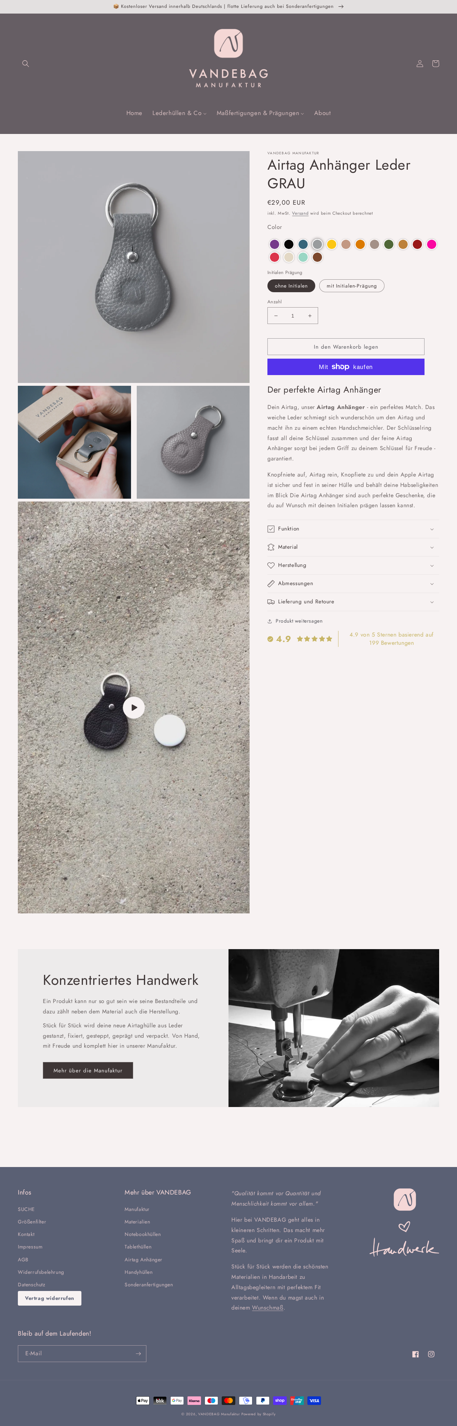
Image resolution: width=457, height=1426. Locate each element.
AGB (23, 1259)
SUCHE (26, 1209)
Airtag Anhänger (143, 1259)
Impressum (30, 1246)
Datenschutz (31, 1284)
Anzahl (274, 301)
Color (274, 227)
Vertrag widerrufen (49, 1298)
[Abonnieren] (138, 1353)
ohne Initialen (291, 285)
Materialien (137, 1221)
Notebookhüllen (143, 1234)
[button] (26, 63)
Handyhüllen (139, 1272)
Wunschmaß (267, 1307)
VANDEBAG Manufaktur (219, 1414)
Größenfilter (32, 1221)
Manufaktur (137, 1209)
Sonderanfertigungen (149, 1284)
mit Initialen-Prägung (352, 285)
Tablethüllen (138, 1246)
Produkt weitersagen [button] (299, 620)
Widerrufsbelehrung (41, 1272)
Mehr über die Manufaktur (88, 1071)
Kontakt (26, 1234)
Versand (300, 213)
